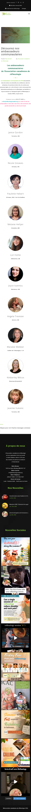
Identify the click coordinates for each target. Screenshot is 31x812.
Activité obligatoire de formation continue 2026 (19, 512)
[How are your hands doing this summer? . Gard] (15, 551)
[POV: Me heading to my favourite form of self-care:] (15, 782)
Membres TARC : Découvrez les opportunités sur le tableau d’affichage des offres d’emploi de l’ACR (19, 504)
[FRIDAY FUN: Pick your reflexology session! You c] (15, 666)
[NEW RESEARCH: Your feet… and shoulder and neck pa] (15, 609)
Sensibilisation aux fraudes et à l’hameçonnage (19, 496)
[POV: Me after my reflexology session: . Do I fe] (15, 638)
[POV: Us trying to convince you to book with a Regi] (15, 695)
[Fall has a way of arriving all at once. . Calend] (15, 753)
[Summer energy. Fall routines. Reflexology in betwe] (15, 724)
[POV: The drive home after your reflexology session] (15, 580)
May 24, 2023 (8, 58)
